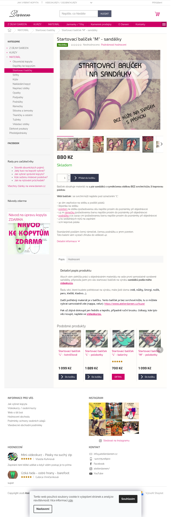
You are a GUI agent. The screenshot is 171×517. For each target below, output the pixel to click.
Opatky (17, 92)
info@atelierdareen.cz (105, 454)
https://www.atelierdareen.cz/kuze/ (124, 303)
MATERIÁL (15, 57)
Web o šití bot (15, 412)
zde (70, 500)
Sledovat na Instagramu (116, 440)
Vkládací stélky (21, 124)
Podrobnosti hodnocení (113, 44)
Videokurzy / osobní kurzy (61, 2)
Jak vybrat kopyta (28, 2)
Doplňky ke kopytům (24, 66)
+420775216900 (102, 458)
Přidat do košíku (86, 177)
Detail (118, 376)
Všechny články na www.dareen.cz (26, 186)
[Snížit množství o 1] (68, 180)
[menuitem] (17, 24)
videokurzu (66, 283)
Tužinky (17, 119)
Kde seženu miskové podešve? (31, 177)
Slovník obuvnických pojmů (29, 167)
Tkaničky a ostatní (22, 115)
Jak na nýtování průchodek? (29, 180)
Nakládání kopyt (22, 84)
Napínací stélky (21, 88)
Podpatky (18, 97)
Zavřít (74, 251)
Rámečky (18, 106)
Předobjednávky (18, 133)
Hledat (105, 13)
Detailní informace (67, 241)
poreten (63, 209)
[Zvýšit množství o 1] (68, 176)
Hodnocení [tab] (74, 259)
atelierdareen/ (102, 468)
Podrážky (18, 101)
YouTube (98, 473)
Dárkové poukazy (18, 128)
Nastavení (42, 508)
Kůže (15, 79)
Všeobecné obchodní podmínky (25, 425)
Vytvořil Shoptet (154, 493)
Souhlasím (128, 498)
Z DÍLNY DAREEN (18, 48)
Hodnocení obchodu (19, 416)
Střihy (16, 75)
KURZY (13, 52)
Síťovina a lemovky (23, 110)
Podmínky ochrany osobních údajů (26, 421)
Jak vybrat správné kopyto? (29, 174)
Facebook (99, 463)
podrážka (63, 215)
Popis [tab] (62, 259)
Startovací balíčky (22, 70)
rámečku (70, 212)
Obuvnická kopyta (22, 61)
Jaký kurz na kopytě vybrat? (29, 170)
